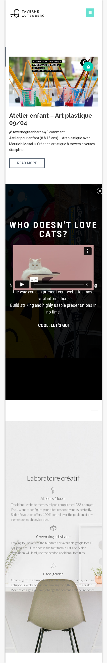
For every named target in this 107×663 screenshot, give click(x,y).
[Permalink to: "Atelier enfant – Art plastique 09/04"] (53, 81)
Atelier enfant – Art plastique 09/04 (50, 119)
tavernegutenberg (27, 132)
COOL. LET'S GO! (53, 325)
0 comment (55, 132)
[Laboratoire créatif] (27, 13)
